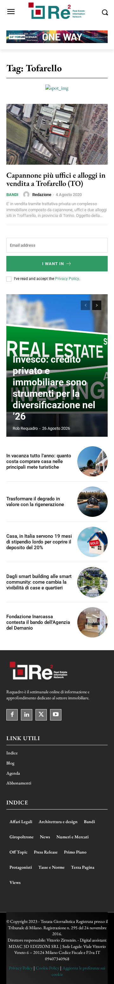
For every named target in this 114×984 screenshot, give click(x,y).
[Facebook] (12, 715)
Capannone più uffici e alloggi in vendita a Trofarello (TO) (55, 179)
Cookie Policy (47, 968)
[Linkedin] (26, 715)
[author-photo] (27, 194)
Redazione (41, 194)
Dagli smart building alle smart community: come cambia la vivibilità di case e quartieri (39, 582)
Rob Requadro (25, 428)
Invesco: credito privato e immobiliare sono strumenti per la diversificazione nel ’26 (54, 388)
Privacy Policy (67, 278)
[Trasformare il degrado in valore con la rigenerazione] (92, 501)
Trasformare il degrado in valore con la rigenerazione (35, 501)
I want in (53, 263)
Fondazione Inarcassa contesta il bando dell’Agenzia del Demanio (38, 622)
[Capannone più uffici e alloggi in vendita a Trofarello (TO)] (57, 134)
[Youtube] (55, 715)
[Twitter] (41, 715)
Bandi (12, 194)
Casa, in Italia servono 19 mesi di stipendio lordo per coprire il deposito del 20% (39, 541)
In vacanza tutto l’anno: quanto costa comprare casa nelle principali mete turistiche (38, 461)
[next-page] (96, 305)
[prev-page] (85, 305)
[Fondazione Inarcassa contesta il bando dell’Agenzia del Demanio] (92, 622)
